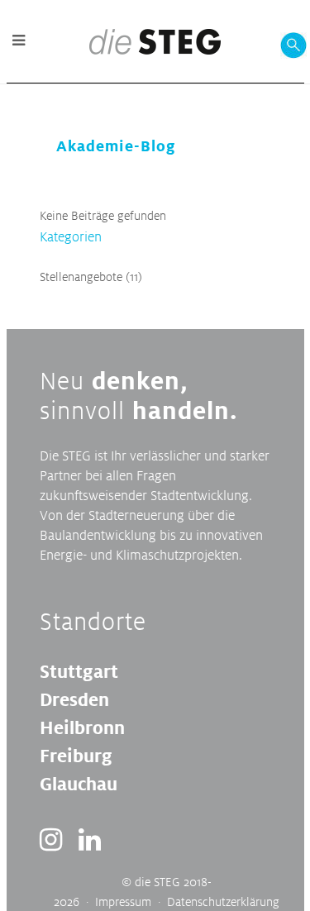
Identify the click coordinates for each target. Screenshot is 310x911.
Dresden (74, 699)
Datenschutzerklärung (223, 901)
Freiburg (76, 755)
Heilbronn (82, 727)
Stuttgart (79, 671)
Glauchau (78, 783)
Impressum (123, 901)
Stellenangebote (81, 276)
